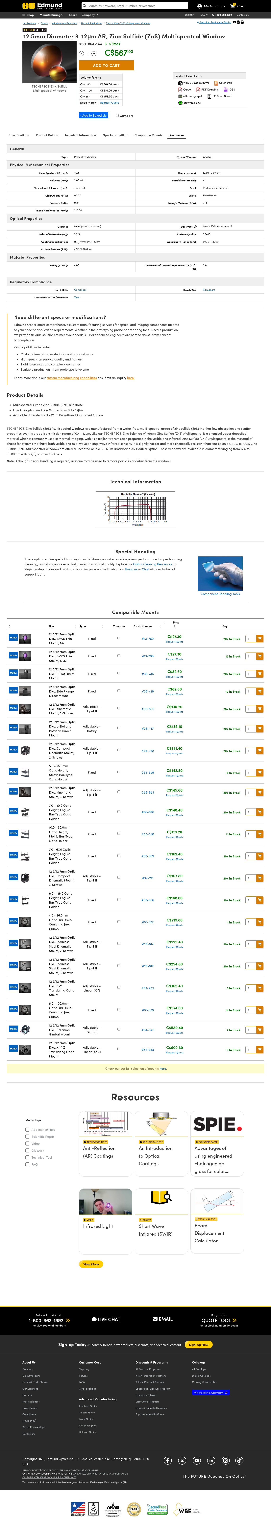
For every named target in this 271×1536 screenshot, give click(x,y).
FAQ (35, 1164)
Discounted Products (147, 1401)
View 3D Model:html (196, 83)
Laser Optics (86, 1419)
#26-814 (148, 944)
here (163, 1068)
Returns (83, 1375)
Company (89, 15)
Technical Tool (42, 1157)
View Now (105, 1160)
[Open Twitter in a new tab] (182, 1462)
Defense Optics (87, 1432)
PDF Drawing (209, 89)
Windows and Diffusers (64, 23)
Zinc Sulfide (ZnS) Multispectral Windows (128, 23)
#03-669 (147, 856)
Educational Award (146, 1395)
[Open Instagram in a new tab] (226, 1462)
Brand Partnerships (33, 1427)
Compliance (29, 1414)
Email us (131, 569)
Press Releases (31, 1401)
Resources (176, 135)
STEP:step (225, 83)
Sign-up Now (198, 1344)
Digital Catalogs (201, 1375)
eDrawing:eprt (192, 96)
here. (131, 378)
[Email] (234, 22)
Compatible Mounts (148, 135)
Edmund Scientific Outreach (151, 1407)
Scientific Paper (43, 1136)
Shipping (84, 1369)
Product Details (47, 135)
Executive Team (31, 1375)
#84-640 (147, 1030)
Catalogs (199, 1369)
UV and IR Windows (91, 23)
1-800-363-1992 (223, 14)
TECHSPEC (29, 1420)
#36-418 (148, 691)
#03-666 (147, 900)
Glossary (38, 1150)
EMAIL (166, 1319)
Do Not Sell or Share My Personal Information (100, 1473)
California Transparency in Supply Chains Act (49, 1477)
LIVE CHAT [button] (109, 1319)
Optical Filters (87, 1412)
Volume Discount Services (150, 1382)
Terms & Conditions (71, 1470)
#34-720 (148, 750)
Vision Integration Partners (151, 1375)
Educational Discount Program (153, 1388)
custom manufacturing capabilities (72, 378)
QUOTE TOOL (216, 1320)
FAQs (82, 1382)
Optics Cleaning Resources (152, 564)
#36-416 (148, 674)
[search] (135, 5)
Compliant (80, 289)
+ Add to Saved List (93, 115)
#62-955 (147, 988)
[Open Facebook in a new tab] (168, 1462)
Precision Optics (88, 1406)
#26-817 (148, 966)
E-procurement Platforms (150, 1414)
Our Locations (30, 1388)
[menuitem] (32, 14)
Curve (187, 89)
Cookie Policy (49, 1470)
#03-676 (148, 812)
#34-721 (148, 878)
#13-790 (148, 656)
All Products (29, 23)
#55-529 (147, 772)
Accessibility (92, 1470)
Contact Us (243, 14)
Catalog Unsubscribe (204, 1382)
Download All (192, 103)
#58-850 (147, 709)
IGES (231, 89)
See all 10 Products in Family (215, 22)
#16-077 (148, 922)
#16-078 (148, 1010)
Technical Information (80, 135)
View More (91, 1264)
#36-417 (148, 728)
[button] (225, 15)
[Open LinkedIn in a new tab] (211, 1462)
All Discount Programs (148, 1369)
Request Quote (109, 102)
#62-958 (147, 1049)
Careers (27, 1395)
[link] (239, 3)
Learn (73, 15)
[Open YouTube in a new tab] (197, 1462)
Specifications (19, 135)
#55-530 (147, 834)
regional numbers (54, 1325)
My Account (213, 6)
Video (36, 1143)
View (77, 297)
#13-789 (148, 638)
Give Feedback (87, 1388)
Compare (126, 115)
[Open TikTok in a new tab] (239, 1462)
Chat (145, 569)
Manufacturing (50, 15)
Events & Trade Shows (34, 1382)
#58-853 (147, 792)
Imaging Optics (88, 1425)
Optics (44, 23)
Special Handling (115, 135)
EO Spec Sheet (222, 96)
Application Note (44, 1129)
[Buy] (259, 638)
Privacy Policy (31, 1470)
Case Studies (29, 1407)
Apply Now (209, 1392)
